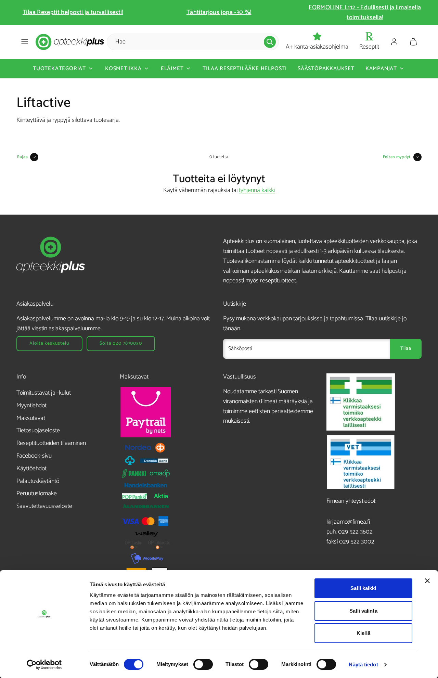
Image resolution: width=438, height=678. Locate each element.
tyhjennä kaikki (257, 190)
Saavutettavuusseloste (44, 506)
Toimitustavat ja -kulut (43, 393)
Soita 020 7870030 (121, 343)
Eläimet (172, 68)
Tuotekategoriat (59, 68)
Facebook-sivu (34, 456)
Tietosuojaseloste (38, 430)
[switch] (203, 664)
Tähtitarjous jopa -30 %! (219, 12)
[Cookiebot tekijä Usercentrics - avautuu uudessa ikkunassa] (44, 665)
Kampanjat (381, 68)
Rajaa (22, 157)
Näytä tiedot (363, 664)
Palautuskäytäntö (37, 481)
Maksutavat (30, 418)
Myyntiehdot (31, 405)
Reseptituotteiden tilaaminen (51, 443)
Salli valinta (363, 611)
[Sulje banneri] (427, 580)
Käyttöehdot (31, 468)
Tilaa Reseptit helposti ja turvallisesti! (73, 12)
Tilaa (405, 349)
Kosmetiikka (123, 68)
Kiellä (363, 633)
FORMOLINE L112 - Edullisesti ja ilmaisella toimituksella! (365, 12)
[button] (24, 42)
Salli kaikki (363, 588)
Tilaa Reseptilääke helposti (245, 68)
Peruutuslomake (36, 493)
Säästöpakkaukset (326, 68)
